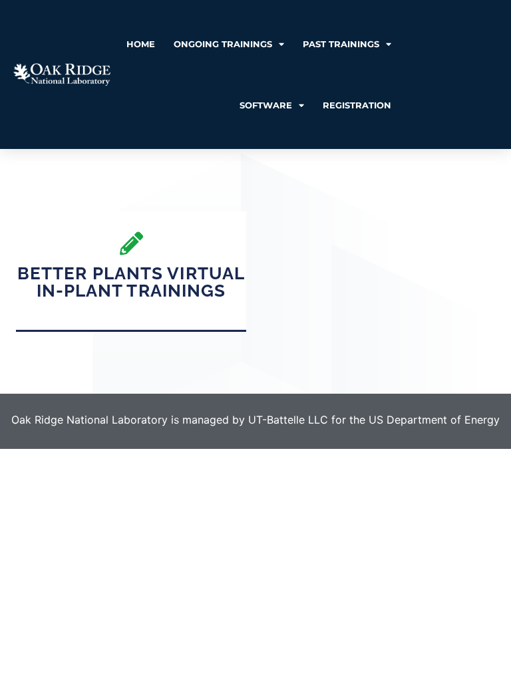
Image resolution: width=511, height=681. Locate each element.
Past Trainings (341, 44)
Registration (357, 105)
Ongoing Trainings (223, 44)
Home (140, 44)
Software (266, 105)
